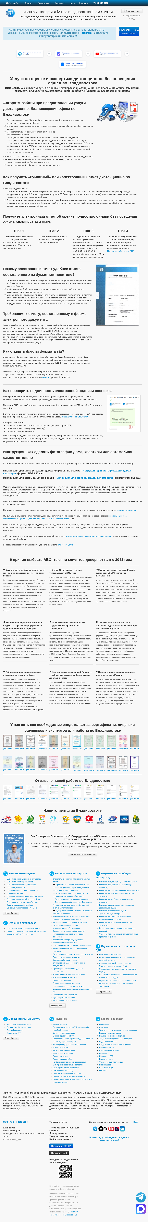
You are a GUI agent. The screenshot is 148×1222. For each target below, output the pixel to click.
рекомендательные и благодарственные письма (88, 535)
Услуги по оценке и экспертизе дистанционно (118, 1030)
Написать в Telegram (61, 1145)
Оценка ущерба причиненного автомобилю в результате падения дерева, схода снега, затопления (117, 983)
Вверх (136, 1121)
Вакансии (103, 1053)
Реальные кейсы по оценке (110, 1033)
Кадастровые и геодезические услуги (68, 986)
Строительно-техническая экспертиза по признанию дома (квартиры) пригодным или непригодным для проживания (71, 887)
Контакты (83, 2)
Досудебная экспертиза (63, 1053)
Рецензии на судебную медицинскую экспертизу (119, 890)
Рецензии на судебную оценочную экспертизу (118, 881)
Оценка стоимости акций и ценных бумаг (23, 899)
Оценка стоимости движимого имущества (24, 879)
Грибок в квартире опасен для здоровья (69, 1062)
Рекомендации (105, 1064)
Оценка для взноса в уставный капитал (23, 902)
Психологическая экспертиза (65, 994)
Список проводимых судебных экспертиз (23, 928)
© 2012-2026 (22, 1121)
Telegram (86, 33)
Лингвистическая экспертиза (65, 942)
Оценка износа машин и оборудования (69, 931)
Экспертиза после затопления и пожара (71, 899)
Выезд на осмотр (106, 1059)
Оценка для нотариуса (16, 893)
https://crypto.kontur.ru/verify (75, 416)
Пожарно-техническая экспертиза (67, 957)
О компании (104, 1024)
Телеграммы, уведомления (64, 1050)
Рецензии (59, 2)
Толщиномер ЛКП (14, 1033)
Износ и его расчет (61, 1047)
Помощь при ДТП (106, 1056)
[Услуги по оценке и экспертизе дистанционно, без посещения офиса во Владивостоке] (123, 413)
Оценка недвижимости (16, 887)
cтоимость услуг (65, 544)
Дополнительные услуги (24, 1018)
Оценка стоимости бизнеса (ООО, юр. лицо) (25, 896)
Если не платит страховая (110, 954)
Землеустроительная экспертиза (66, 983)
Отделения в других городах (111, 1062)
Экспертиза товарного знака (65, 1000)
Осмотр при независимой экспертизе (68, 1064)
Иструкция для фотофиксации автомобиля (85, 477)
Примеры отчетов (60, 1056)
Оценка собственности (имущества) (21, 884)
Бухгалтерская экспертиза (64, 997)
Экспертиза (43, 2)
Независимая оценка (22, 873)
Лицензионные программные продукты (115, 1038)
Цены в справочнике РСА (63, 1035)
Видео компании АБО (108, 1041)
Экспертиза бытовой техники (65, 960)
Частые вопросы (60, 1024)
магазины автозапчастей (57, 518)
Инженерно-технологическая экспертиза (70, 922)
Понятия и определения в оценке (67, 1073)
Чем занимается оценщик (63, 1070)
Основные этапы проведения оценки (22, 907)
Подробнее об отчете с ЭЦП (120, 250)
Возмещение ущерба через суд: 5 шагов (69, 1044)
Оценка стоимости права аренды (20, 881)
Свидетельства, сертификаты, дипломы (115, 1044)
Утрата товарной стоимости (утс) (113, 966)
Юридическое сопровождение (19, 1024)
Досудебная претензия (16, 1030)
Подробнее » (11, 912)
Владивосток (132, 11)
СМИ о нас (103, 1027)
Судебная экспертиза (22, 922)
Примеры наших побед (62, 1059)
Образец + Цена (129, 31)
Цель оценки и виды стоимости (66, 1067)
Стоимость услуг (106, 1067)
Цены (72, 2)
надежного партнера (126, 509)
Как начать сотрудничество (83, 854)
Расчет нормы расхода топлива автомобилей (72, 945)
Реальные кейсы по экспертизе (112, 1035)
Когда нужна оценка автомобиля (20, 905)
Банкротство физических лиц (19, 1027)
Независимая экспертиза (71, 873)
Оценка (28, 2)
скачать (45, 377)
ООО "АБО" (9, 1121)
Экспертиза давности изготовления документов (72, 954)
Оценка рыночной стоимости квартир (22, 890)
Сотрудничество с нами (109, 1050)
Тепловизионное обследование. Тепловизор (73, 902)
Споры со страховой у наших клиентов (115, 963)
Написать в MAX (59, 1152)
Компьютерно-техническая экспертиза (69, 974)
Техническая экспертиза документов (68, 939)
